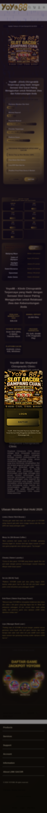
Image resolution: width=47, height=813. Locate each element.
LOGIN (23, 414)
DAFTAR (23, 422)
